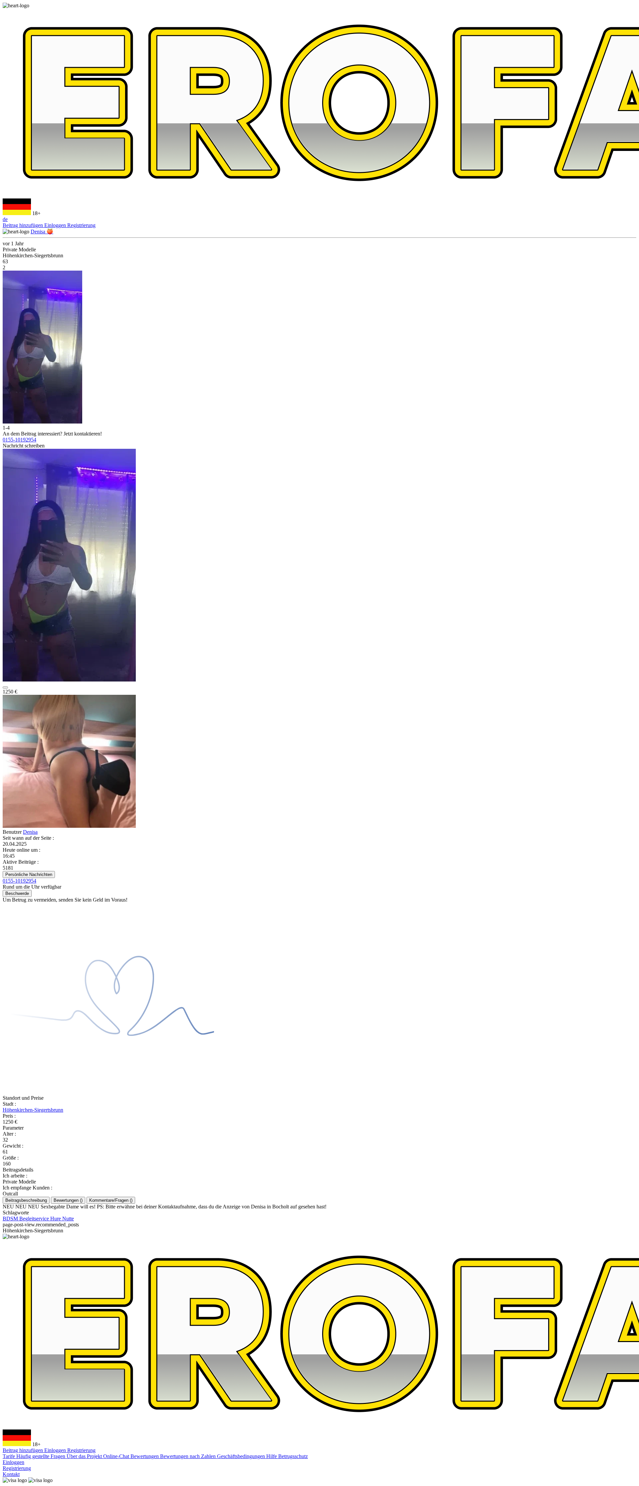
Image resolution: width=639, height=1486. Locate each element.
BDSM (11, 1218)
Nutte (68, 1218)
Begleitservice (34, 1218)
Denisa (30, 832)
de (5, 219)
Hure (56, 1218)
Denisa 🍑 (42, 231)
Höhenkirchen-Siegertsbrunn (33, 1110)
